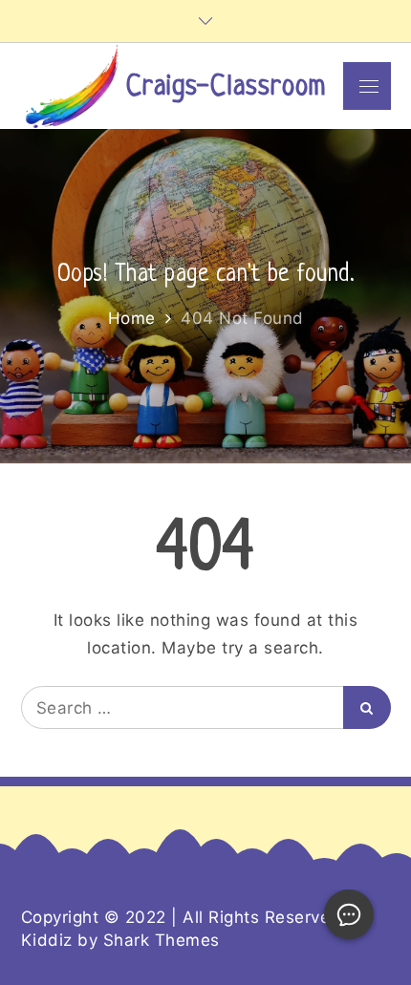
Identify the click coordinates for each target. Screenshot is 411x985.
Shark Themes (161, 940)
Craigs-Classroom (226, 87)
